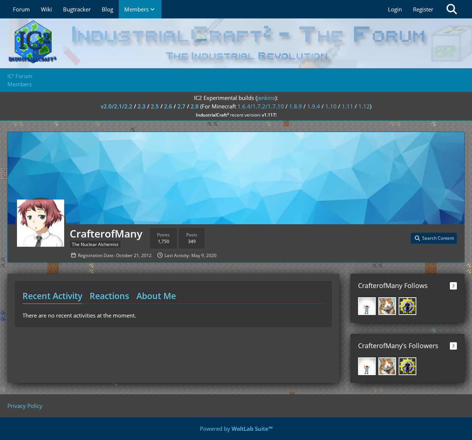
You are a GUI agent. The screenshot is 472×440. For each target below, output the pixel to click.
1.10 (331, 106)
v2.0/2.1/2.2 (116, 106)
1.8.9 (295, 106)
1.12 (364, 106)
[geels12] (367, 306)
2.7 (181, 106)
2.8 (195, 106)
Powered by (236, 428)
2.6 (168, 106)
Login (395, 9)
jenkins (266, 97)
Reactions (109, 296)
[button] (434, 238)
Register (423, 9)
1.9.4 (313, 106)
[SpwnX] (387, 306)
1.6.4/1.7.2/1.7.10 (260, 106)
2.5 (155, 106)
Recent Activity (52, 296)
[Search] (452, 9)
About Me (156, 296)
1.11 (347, 106)
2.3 (142, 106)
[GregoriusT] (407, 306)
